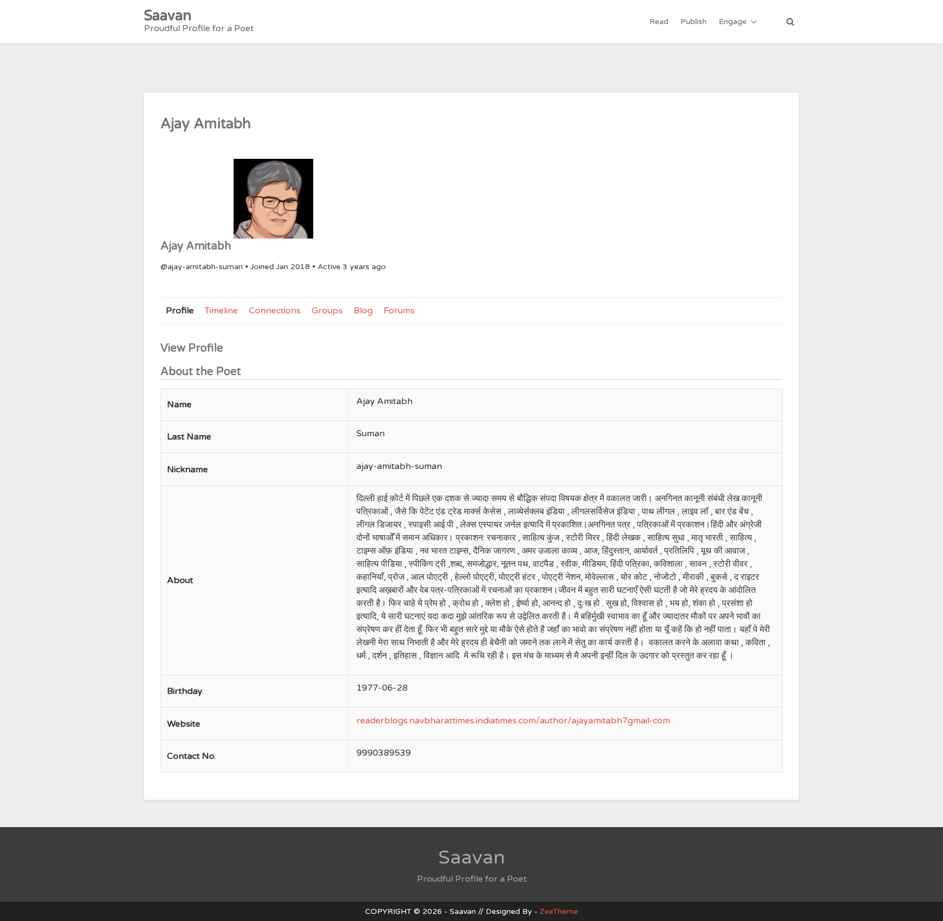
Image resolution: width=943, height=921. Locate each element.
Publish (694, 21)
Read (659, 21)
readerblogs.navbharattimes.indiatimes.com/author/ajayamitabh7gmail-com (513, 720)
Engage (733, 21)
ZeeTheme (559, 911)
